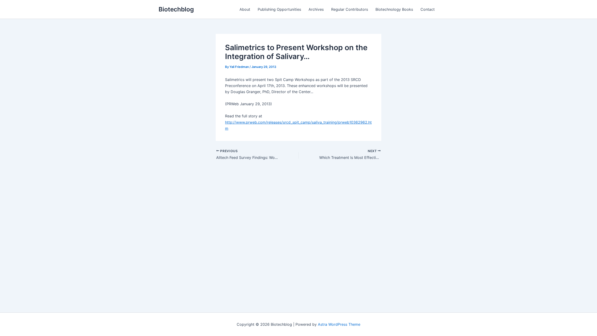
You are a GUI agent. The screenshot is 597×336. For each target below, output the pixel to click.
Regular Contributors (349, 9)
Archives (316, 9)
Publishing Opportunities (279, 9)
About (244, 9)
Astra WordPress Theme (339, 324)
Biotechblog (176, 9)
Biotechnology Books (394, 9)
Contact (427, 9)
